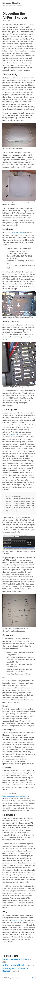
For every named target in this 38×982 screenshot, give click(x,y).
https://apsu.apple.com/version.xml (14, 796)
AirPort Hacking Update (18, 965)
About (34, 978)
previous (14, 233)
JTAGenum (14, 434)
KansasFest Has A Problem (18, 960)
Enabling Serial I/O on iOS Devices (15, 969)
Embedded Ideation (11, 2)
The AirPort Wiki (17, 920)
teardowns (21, 233)
